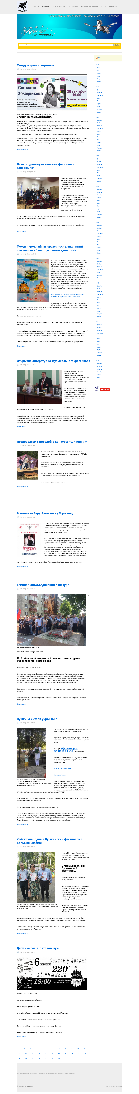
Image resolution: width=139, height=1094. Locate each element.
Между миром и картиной (36, 65)
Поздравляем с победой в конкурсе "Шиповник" (52, 441)
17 (45, 1054)
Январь (99, 82)
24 (19, 1058)
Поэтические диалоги (89, 6)
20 (65, 1054)
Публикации (73, 6)
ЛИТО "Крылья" (27, 1086)
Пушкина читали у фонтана (37, 719)
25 (26, 1058)
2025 (97, 87)
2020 (97, 258)
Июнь (98, 68)
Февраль (100, 79)
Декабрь (99, 90)
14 (26, 1054)
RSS (99, 58)
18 (52, 1054)
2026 (97, 65)
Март (98, 76)
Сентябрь (100, 95)
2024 (97, 117)
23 (85, 1054)
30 (59, 1058)
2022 (97, 186)
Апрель (99, 73)
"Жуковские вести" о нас (62, 768)
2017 (97, 360)
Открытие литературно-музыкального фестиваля (53, 361)
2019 (97, 283)
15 (32, 1054)
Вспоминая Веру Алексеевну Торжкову (45, 513)
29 (52, 1058)
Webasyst (118, 1086)
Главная (36, 6)
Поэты (103, 6)
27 (39, 1058)
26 (32, 1058)
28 (45, 1058)
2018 (97, 322)
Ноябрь (99, 123)
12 (84, 1049)
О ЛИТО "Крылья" (58, 6)
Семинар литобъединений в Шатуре (43, 585)
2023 (97, 156)
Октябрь (99, 92)
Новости (45, 6)
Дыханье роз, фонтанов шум (38, 948)
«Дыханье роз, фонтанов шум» (66, 749)
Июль (98, 134)
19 (59, 1054)
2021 (97, 222)
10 (71, 1049)
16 (39, 1054)
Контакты (113, 6)
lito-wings (23, 69)
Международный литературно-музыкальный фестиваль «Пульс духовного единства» (50, 248)
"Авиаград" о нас (60, 775)
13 (19, 1054)
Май (98, 70)
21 (72, 1054)
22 (78, 1054)
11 (78, 1049)
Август (99, 131)
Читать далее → (22, 149)
